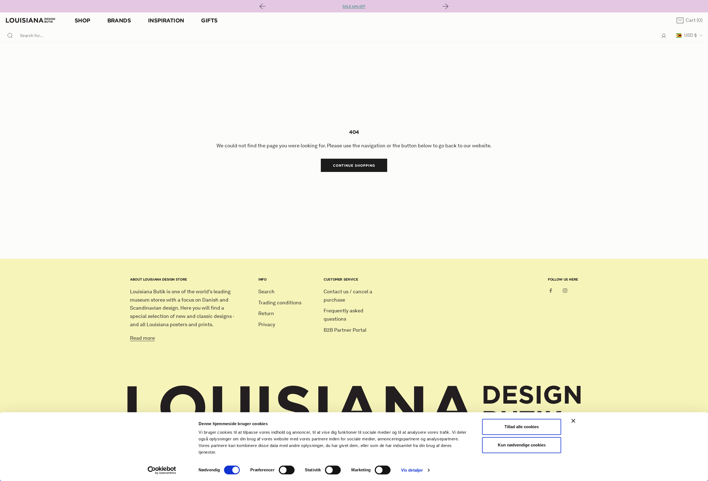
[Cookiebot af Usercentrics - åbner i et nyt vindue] (162, 470)
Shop (82, 20)
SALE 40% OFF (354, 6)
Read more (142, 338)
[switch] (287, 470)
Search (266, 292)
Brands (119, 20)
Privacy (266, 324)
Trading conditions (279, 303)
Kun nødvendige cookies (522, 445)
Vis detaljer (412, 470)
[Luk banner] (573, 421)
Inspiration (166, 20)
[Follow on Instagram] (565, 290)
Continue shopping (354, 165)
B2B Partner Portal (345, 330)
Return (266, 313)
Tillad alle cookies (521, 426)
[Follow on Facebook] (550, 290)
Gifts (209, 20)
